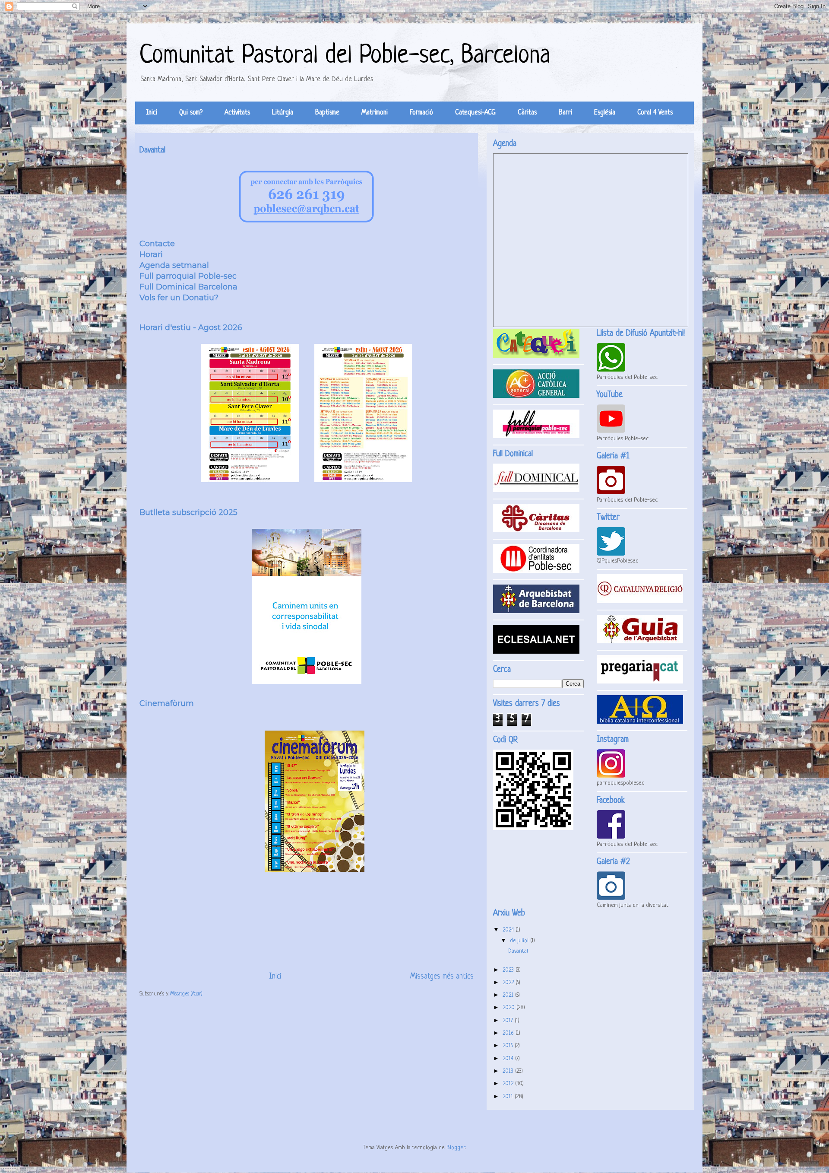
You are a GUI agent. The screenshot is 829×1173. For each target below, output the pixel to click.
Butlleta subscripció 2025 (188, 512)
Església (604, 113)
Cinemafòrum (166, 703)
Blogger (455, 1147)
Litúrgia (282, 113)
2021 (509, 995)
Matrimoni (374, 113)
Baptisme (327, 113)
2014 (509, 1058)
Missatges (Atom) (186, 994)
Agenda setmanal (174, 265)
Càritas (527, 113)
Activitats (237, 113)
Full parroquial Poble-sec (188, 276)
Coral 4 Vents (655, 113)
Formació (421, 113)
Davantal (152, 150)
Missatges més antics (442, 977)
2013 (509, 1071)
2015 (509, 1046)
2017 (509, 1020)
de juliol (520, 941)
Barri (565, 113)
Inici (151, 113)
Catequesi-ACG (475, 113)
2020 (509, 1008)
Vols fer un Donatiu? (178, 297)
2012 (509, 1084)
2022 (509, 982)
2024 (509, 930)
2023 (509, 970)
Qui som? (191, 113)
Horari (151, 254)
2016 (509, 1033)
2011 (509, 1097)
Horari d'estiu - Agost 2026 (190, 327)
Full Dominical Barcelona (188, 287)
